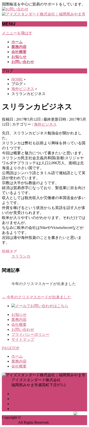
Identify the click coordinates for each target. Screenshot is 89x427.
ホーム (17, 356)
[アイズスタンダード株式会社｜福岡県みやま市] (43, 14)
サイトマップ (22, 339)
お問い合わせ (22, 329)
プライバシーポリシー (30, 334)
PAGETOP (10, 348)
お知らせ (19, 315)
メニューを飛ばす (17, 33)
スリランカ (20, 256)
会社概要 (19, 325)
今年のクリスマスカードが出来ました (43, 284)
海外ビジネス (45, 124)
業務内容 (19, 320)
